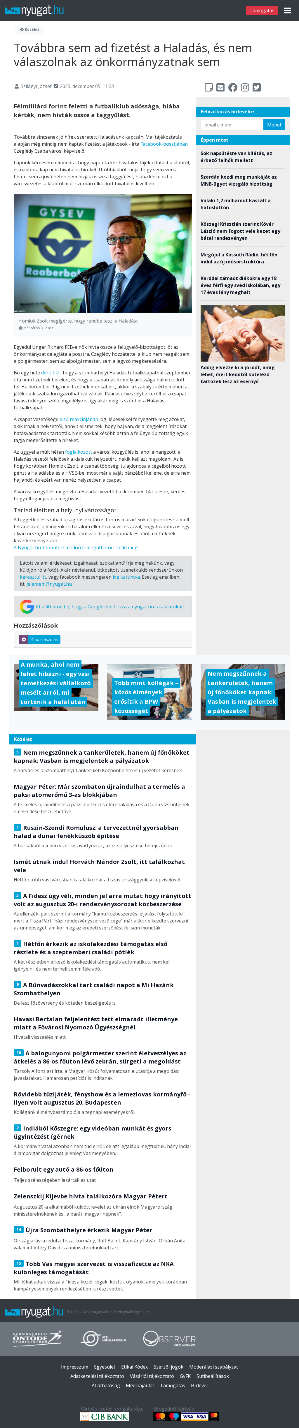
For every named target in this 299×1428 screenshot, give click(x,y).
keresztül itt (33, 577)
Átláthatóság (106, 1385)
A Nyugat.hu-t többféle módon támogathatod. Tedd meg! (76, 547)
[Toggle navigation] (287, 10)
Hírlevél (199, 1385)
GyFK (185, 1376)
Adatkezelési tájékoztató (97, 1376)
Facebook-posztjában (164, 144)
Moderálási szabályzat (213, 1367)
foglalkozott (78, 452)
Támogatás (261, 10)
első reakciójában (79, 419)
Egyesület (104, 1367)
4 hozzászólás (44, 639)
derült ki (50, 372)
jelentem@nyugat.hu (49, 584)
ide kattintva (126, 577)
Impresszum (74, 1367)
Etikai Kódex (134, 1367)
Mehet (274, 125)
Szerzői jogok (168, 1367)
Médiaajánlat (140, 1385)
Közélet (31, 29)
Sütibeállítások (213, 1376)
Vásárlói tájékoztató (152, 1376)
